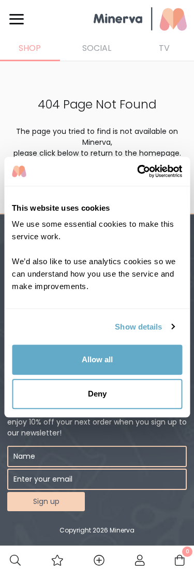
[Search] (15, 560)
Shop (30, 48)
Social (96, 48)
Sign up (46, 501)
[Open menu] (16, 19)
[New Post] (99, 560)
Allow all (97, 359)
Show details (138, 326)
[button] (57, 560)
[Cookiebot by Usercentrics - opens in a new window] (138, 171)
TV (164, 48)
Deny (97, 393)
